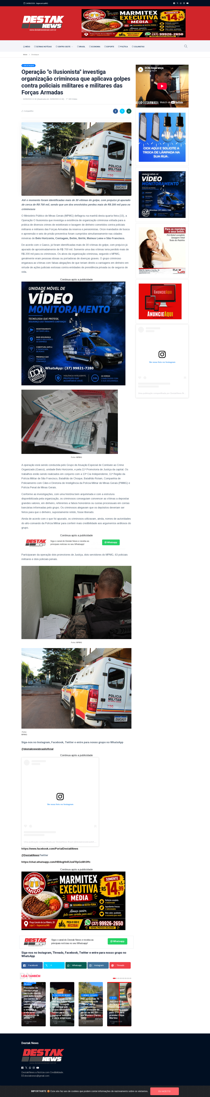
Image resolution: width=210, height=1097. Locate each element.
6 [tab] (123, 978)
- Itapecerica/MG (41, 3)
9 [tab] (128, 978)
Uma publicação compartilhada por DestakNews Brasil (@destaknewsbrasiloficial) (61, 842)
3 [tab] (118, 978)
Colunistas (139, 47)
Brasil (82, 47)
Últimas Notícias (44, 47)
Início (27, 47)
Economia (95, 47)
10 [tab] (130, 978)
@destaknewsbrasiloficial (37, 749)
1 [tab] (114, 978)
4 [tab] (120, 978)
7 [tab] (125, 978)
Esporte (110, 47)
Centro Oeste (64, 47)
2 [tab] (116, 978)
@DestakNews (30, 855)
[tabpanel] (33, 1004)
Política (124, 47)
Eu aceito (165, 1091)
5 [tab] (122, 978)
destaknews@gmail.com (36, 1076)
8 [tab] (127, 978)
